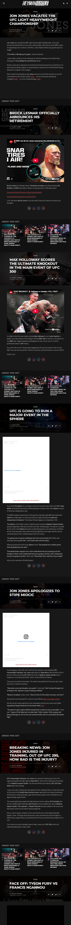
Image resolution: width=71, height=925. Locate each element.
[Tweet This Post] (52, 128)
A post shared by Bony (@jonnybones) (26, 664)
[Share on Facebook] (48, 128)
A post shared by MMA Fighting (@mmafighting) (26, 500)
